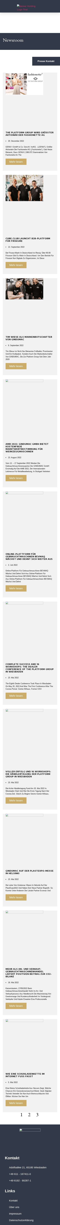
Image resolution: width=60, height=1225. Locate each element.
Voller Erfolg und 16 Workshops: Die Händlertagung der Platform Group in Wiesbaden (28, 774)
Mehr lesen (16, 161)
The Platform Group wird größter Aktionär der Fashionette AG (30, 133)
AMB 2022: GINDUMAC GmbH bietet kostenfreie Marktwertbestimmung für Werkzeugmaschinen (27, 448)
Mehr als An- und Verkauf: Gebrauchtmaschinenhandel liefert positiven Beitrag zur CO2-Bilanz (29, 973)
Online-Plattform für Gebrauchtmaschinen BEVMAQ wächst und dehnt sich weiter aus (29, 556)
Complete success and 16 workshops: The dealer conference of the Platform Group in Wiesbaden (30, 668)
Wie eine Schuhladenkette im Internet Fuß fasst (25, 1075)
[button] (6, 7)
